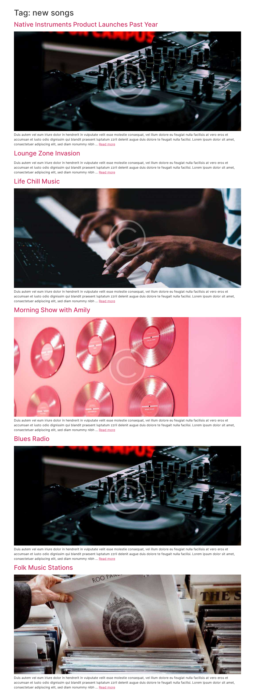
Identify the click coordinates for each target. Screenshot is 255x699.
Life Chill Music (37, 181)
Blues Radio (31, 439)
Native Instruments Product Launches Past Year (86, 24)
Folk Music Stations (43, 567)
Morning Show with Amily (52, 310)
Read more (107, 144)
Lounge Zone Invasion (47, 153)
